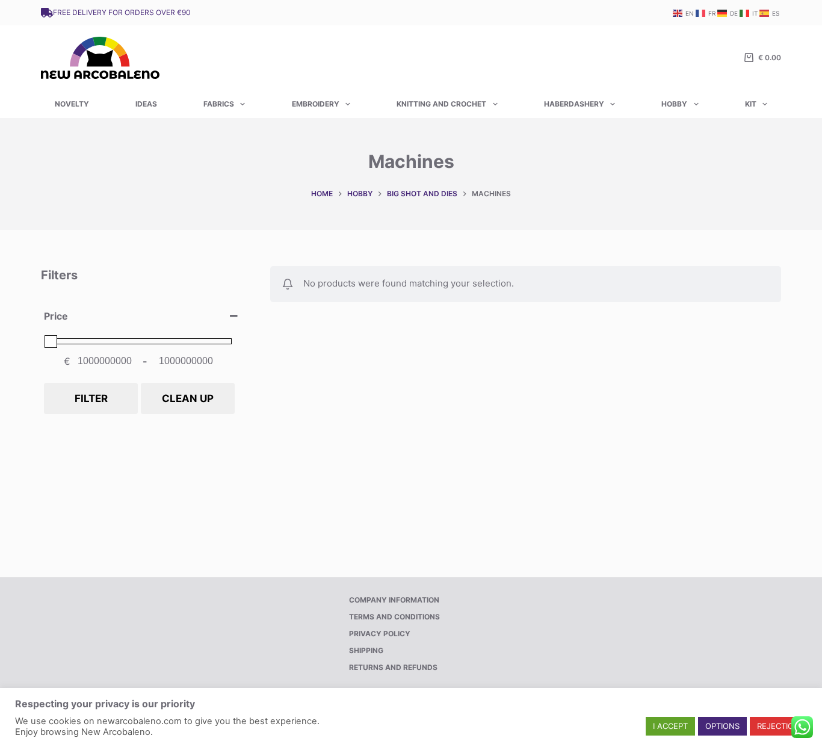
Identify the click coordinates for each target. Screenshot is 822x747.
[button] (670, 726)
